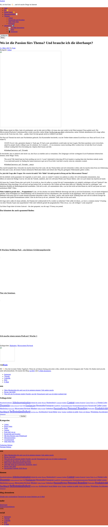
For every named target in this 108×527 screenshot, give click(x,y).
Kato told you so (9, 432)
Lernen (104, 406)
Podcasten (91, 408)
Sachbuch (4, 411)
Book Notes (8, 426)
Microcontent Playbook (25, 345)
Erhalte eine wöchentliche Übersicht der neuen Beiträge (18, 497)
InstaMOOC (57, 405)
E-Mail (6, 382)
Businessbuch (51, 403)
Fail (24, 405)
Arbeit (10, 18)
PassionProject (60, 408)
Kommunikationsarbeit (66, 405)
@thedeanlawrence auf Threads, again (19, 164)
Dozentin (5, 405)
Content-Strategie (80, 402)
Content (70, 402)
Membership (11, 408)
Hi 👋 (6, 10)
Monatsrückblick (9, 438)
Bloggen (44, 402)
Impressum (3, 505)
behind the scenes (36, 402)
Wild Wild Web (13, 22)
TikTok (59, 412)
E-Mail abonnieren (44, 371)
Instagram (7, 374)
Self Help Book (34, 412)
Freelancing (31, 405)
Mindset (34, 408)
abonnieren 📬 (9, 26)
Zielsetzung (3, 414)
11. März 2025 (5, 48)
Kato (14, 48)
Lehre (99, 405)
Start (5, 8)
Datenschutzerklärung (7, 507)
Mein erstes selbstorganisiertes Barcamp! (17, 463)
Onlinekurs (49, 408)
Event (21, 405)
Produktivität (101, 408)
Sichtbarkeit (43, 412)
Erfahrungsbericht (14, 405)
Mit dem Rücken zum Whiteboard (15, 436)
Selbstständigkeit (20, 411)
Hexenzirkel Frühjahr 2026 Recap (15, 468)
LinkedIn (7, 378)
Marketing (13, 345)
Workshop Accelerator (99, 412)
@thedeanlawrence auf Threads (16, 150)
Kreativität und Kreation (16, 20)
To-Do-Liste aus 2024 (56, 132)
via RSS (32, 371)
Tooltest (64, 412)
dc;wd (95, 402)
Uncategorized (9, 440)
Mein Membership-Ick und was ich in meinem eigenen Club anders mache (29, 390)
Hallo (6, 428)
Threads (7, 376)
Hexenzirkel (41, 405)
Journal (6, 430)
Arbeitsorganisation (21, 402)
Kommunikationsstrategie (80, 405)
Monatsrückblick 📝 (11, 14)
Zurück (2, 1)
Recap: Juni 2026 (10, 466)
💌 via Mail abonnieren (16, 28)
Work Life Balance (84, 412)
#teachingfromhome (6, 402)
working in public (73, 412)
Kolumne (11, 24)
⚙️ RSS (11, 30)
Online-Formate (41, 408)
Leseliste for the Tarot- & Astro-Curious (17, 461)
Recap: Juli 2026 (9, 392)
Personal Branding (78, 408)
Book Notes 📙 (9, 12)
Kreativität (92, 406)
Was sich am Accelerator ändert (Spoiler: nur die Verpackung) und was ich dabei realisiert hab (35, 394)
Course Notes (90, 402)
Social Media (52, 412)
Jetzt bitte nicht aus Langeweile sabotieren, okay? (20, 464)
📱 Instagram (13, 32)
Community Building (61, 402)
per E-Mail (41, 497)
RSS (5, 380)
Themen (7, 16)
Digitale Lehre (102, 403)
